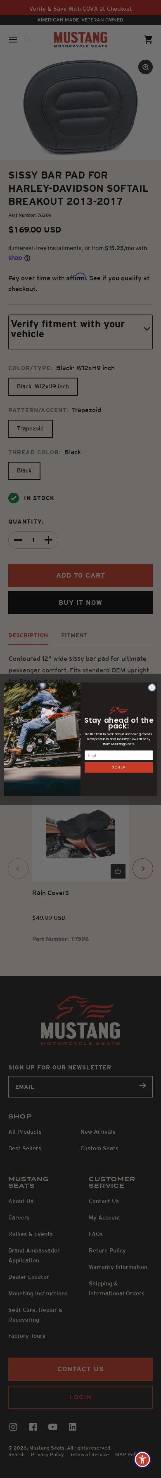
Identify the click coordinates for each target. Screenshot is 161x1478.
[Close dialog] (152, 687)
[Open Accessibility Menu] (142, 1459)
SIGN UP (118, 767)
